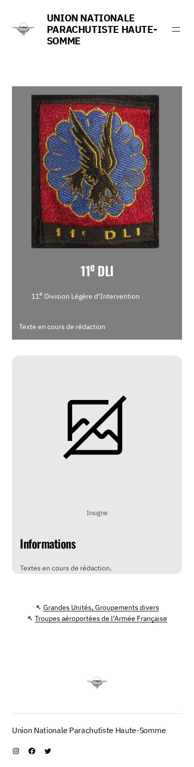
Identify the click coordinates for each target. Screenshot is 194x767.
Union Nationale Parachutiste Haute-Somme (102, 29)
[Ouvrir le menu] (176, 29)
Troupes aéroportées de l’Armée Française (101, 618)
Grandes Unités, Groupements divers (101, 607)
